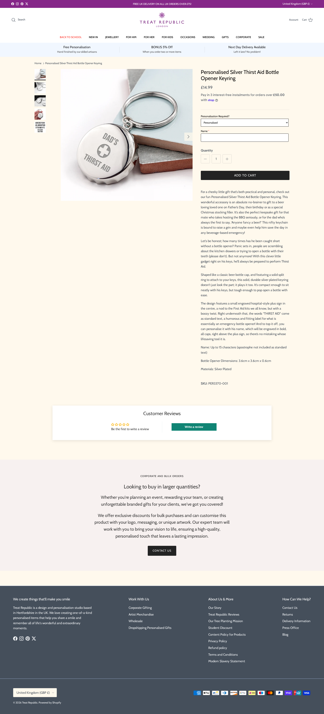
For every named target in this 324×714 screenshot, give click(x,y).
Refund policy (217, 648)
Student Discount (220, 628)
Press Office (290, 628)
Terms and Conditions (223, 654)
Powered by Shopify (50, 702)
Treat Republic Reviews (223, 614)
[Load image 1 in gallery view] (127, 135)
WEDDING (208, 37)
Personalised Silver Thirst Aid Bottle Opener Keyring (73, 63)
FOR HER (149, 37)
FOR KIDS (167, 37)
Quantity (207, 150)
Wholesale (136, 621)
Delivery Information (296, 621)
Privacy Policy (217, 641)
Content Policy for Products (227, 634)
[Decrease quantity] (205, 158)
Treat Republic (30, 702)
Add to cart (245, 175)
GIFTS (225, 37)
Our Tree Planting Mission (225, 621)
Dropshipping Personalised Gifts (150, 628)
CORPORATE (243, 37)
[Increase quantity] (227, 158)
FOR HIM (131, 37)
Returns (287, 614)
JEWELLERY (112, 37)
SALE (261, 37)
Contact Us (289, 608)
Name (204, 131)
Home (37, 63)
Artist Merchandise (141, 614)
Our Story (214, 608)
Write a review (194, 427)
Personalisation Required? (215, 116)
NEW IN (93, 37)
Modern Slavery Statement (226, 661)
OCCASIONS (187, 37)
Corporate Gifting (140, 608)
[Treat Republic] (162, 20)
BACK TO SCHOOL (71, 37)
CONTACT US (162, 550)
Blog (285, 634)
